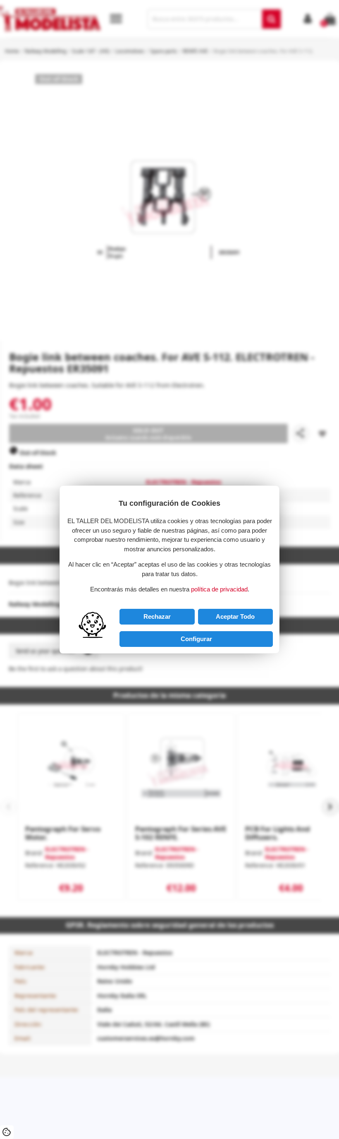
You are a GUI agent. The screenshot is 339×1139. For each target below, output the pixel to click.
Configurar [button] (196, 638)
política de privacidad (219, 589)
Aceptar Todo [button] (235, 616)
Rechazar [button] (157, 616)
